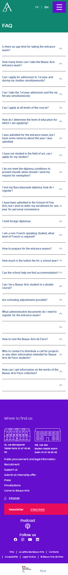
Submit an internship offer (20, 474)
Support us (10, 469)
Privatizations (12, 485)
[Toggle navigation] (59, 7)
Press (7, 480)
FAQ (12, 551)
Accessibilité (11, 556)
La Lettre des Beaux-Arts (31, 551)
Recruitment (12, 464)
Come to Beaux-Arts (16, 490)
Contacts (54, 551)
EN (46, 7)
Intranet (14, 498)
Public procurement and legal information (29, 459)
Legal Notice (29, 556)
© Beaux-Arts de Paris (52, 556)
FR (37, 7)
